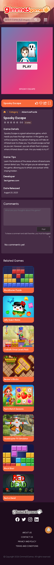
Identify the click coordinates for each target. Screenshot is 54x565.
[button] (48, 529)
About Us (27, 532)
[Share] (45, 103)
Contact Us (27, 537)
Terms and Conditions (27, 546)
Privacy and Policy (27, 541)
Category (13, 112)
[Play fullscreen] (49, 103)
